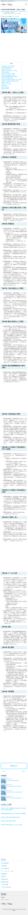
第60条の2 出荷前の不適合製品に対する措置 (11, 79)
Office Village (8, 909)
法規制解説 (3, 879)
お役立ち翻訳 (4, 868)
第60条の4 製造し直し (6, 82)
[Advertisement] (14, 48)
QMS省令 (12, 16)
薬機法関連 (17, 16)
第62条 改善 (4, 85)
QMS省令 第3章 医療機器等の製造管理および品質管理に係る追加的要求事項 (13, 809)
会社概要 (2, 897)
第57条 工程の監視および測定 (8, 73)
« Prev (3, 771)
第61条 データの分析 (6, 84)
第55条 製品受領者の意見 (7, 67)
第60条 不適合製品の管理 (7, 78)
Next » (23, 771)
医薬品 (2, 876)
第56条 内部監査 (5, 72)
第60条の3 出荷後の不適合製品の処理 (10, 81)
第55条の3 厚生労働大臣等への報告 (9, 70)
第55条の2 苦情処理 (6, 69)
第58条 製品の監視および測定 (8, 75)
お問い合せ (14, 765)
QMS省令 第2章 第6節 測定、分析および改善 (11, 824)
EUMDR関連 (4, 863)
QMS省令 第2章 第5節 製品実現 (8, 821)
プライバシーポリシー (5, 899)
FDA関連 (3, 865)
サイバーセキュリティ (6, 871)
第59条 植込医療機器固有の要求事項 (10, 76)
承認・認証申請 (5, 887)
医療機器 (3, 873)
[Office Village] (7, 4)
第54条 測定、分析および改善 (8, 66)
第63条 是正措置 (5, 87)
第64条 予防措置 (5, 88)
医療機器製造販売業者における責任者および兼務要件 (13, 813)
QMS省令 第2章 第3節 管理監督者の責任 (10, 817)
